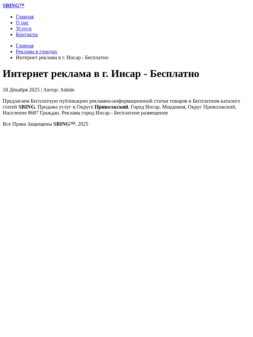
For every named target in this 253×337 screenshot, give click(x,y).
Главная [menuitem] (25, 16)
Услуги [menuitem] (24, 28)
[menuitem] (13, 5)
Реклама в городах (36, 51)
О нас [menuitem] (22, 22)
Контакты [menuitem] (27, 34)
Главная (25, 45)
